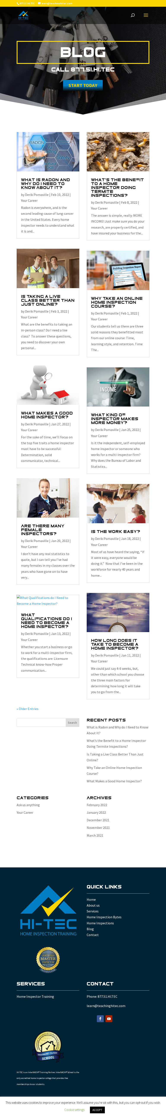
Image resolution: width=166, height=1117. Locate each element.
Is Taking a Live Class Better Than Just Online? (48, 300)
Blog (90, 929)
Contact (93, 935)
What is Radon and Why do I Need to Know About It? (45, 184)
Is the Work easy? (115, 531)
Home (91, 899)
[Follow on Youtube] (108, 1018)
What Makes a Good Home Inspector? (47, 415)
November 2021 (98, 827)
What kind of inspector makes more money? (114, 419)
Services (93, 911)
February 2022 (97, 805)
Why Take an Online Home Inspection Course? (117, 302)
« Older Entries (27, 709)
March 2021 (95, 835)
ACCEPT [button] (97, 1110)
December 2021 (98, 820)
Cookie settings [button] (74, 1110)
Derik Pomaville (37, 194)
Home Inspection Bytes (104, 917)
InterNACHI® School (64, 1072)
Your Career (29, 200)
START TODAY (83, 85)
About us (93, 905)
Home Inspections (100, 923)
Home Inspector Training (35, 996)
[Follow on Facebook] (100, 1018)
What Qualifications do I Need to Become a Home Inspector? (46, 621)
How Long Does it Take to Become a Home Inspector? (115, 644)
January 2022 (96, 812)
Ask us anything (28, 805)
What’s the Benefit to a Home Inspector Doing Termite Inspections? (117, 188)
